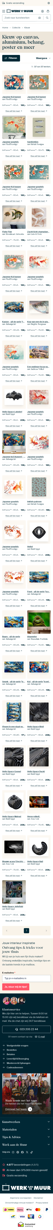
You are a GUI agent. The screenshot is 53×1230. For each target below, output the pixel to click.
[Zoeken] (47, 18)
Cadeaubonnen (15, 1067)
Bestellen (12, 1050)
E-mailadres (8, 973)
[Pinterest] (17, 1152)
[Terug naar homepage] (20, 11)
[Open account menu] (42, 11)
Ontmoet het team (15, 1109)
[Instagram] (13, 1152)
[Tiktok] (31, 1152)
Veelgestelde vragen (17, 1045)
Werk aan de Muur (14, 1144)
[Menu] (3, 11)
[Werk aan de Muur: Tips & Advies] (49, 1137)
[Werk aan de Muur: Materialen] (49, 1129)
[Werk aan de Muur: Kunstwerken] (49, 1121)
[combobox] (19, 17)
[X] (27, 1152)
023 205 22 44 (29, 1029)
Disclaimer (38, 1198)
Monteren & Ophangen (18, 1063)
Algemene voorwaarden (21, 1198)
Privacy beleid (42, 1203)
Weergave (41, 58)
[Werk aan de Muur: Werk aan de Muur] (49, 1144)
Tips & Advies (11, 1137)
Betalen (11, 1054)
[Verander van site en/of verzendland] (49, 3)
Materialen (9, 1129)
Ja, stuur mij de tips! (16, 987)
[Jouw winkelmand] (48, 11)
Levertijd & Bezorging (18, 1058)
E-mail (41, 1036)
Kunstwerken (11, 1121)
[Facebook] (22, 1152)
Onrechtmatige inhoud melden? (19, 1203)
